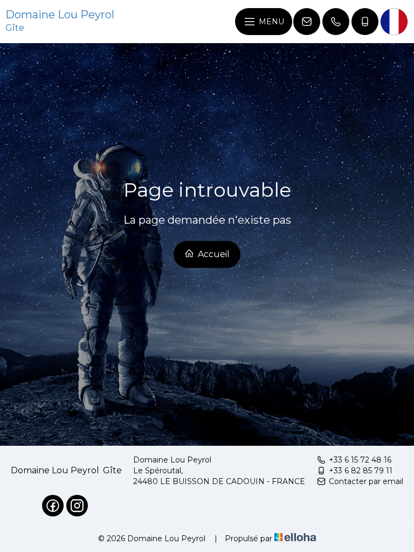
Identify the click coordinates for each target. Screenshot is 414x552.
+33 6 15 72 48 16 (360, 460)
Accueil (213, 254)
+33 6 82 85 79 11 (360, 470)
